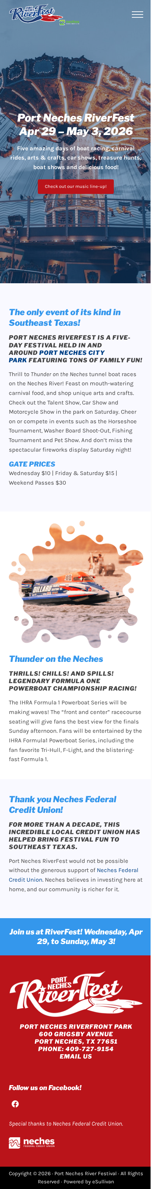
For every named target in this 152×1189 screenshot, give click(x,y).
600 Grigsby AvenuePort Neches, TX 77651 (76, 1038)
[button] (76, 186)
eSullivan (103, 1181)
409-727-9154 (89, 1049)
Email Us (76, 1056)
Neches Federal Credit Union (87, 1123)
